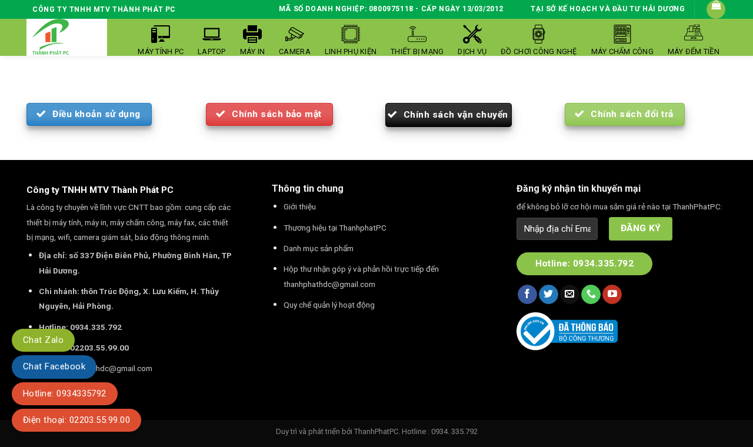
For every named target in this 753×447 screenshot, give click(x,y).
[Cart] (716, 9)
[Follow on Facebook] (527, 295)
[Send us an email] (569, 295)
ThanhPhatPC (376, 431)
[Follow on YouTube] (612, 295)
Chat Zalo (43, 340)
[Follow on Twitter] (548, 295)
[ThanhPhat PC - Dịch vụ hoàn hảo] (50, 37)
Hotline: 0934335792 (64, 393)
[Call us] (591, 295)
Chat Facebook (54, 366)
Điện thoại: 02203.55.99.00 (76, 420)
